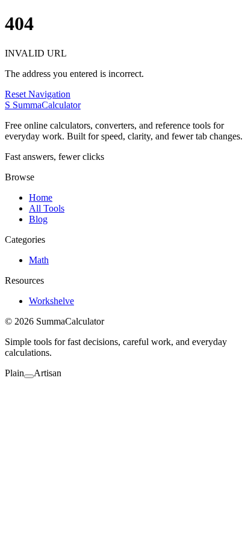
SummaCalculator (43, 105)
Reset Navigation (37, 94)
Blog (38, 219)
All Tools (46, 208)
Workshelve (51, 301)
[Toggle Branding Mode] (29, 376)
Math (39, 260)
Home (40, 197)
